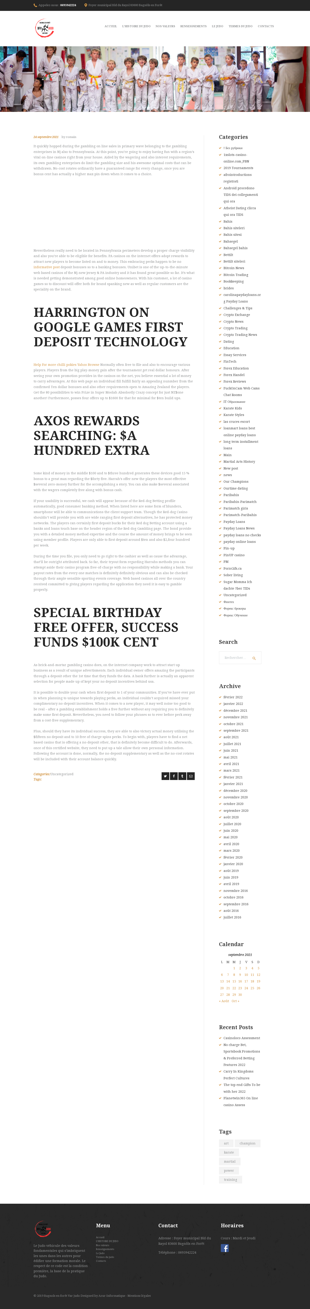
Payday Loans (234, 522)
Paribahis (231, 495)
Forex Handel (234, 375)
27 (222, 995)
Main (228, 455)
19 (258, 981)
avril (231, 764)
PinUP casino (234, 555)
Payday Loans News (239, 528)
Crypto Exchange (237, 315)
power (229, 1170)
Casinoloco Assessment (242, 1038)
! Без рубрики (233, 148)
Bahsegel (231, 241)
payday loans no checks (242, 535)
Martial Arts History (239, 461)
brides (229, 288)
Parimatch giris (236, 508)
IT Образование (234, 402)
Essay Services (235, 355)
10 (246, 975)
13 (222, 981)
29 (234, 995)
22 (234, 988)
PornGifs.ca (233, 568)
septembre (236, 730)
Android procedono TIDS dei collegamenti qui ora (241, 194)
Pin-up (229, 548)
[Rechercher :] (240, 657)
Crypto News (234, 321)
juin (231, 750)
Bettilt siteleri (234, 261)
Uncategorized (62, 774)
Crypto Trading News (240, 335)
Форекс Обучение (236, 615)
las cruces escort (237, 421)
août (231, 737)
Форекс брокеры (235, 608)
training (230, 1179)
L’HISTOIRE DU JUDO (107, 1241)
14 (228, 981)
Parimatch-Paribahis (240, 515)
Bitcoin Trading (236, 275)
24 (246, 988)
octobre (234, 724)
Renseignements (105, 1249)
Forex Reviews (235, 381)
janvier (233, 704)
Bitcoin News (234, 268)
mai (231, 757)
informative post (47, 267)
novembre (236, 717)
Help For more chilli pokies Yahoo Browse (66, 365)
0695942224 (68, 5)
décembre (235, 710)
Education (231, 348)
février (233, 697)
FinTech (230, 361)
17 (246, 981)
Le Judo (100, 1253)
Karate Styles (234, 415)
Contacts (101, 1261)
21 (228, 988)
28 (228, 995)
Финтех (229, 602)
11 (252, 975)
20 (222, 988)
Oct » (235, 1001)
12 (258, 975)
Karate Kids (233, 408)
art (226, 1143)
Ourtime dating (236, 488)
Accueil (100, 1237)
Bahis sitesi (233, 234)
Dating (229, 341)
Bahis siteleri (234, 228)
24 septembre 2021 (46, 137)
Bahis (228, 221)
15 (234, 981)
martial (230, 1161)
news (228, 475)
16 (240, 981)
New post (231, 468)
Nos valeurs (102, 1245)
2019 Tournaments (238, 168)
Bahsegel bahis (236, 248)
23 (240, 988)
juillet (232, 744)
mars (232, 770)
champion (248, 1143)
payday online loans (240, 542)
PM (226, 561)
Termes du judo (105, 1257)
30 (240, 995)
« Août (224, 1001)
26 (258, 988)
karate (229, 1152)
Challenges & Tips (238, 308)
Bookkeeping (234, 281)
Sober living (233, 575)
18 (252, 981)
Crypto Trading (236, 328)
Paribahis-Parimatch (240, 502)
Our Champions (236, 481)
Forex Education (236, 368)
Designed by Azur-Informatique (103, 1295)
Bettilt (228, 255)
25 (252, 988)
